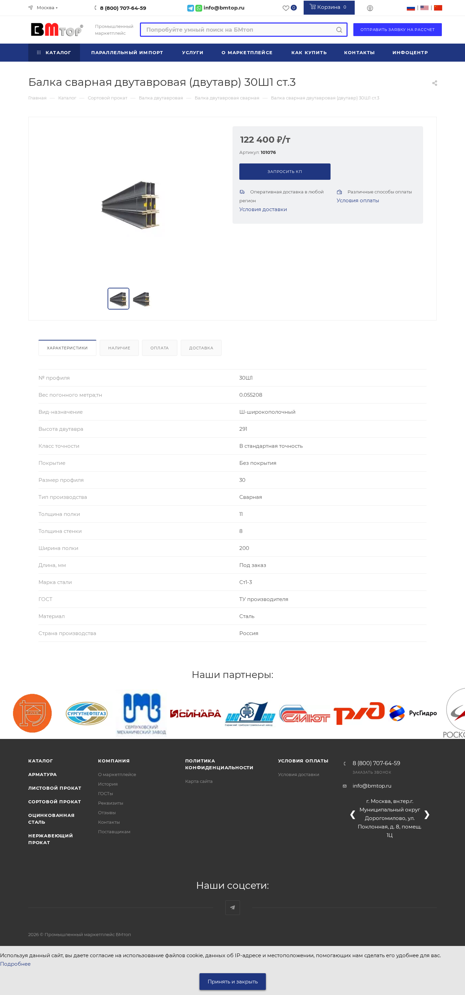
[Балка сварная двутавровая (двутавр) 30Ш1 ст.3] (130, 203)
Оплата (159, 348)
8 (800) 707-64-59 (123, 8)
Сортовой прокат (54, 801)
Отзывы (107, 812)
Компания (114, 760)
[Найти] (339, 29)
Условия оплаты (358, 200)
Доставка (201, 348)
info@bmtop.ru (372, 786)
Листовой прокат (54, 788)
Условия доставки (263, 209)
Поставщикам (114, 831)
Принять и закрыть (233, 981)
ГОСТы (105, 793)
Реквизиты (110, 803)
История (108, 784)
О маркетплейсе (117, 774)
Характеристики (67, 348)
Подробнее (15, 964)
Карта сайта (199, 781)
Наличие (119, 348)
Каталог (40, 760)
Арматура (42, 774)
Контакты (109, 822)
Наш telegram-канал (232, 907)
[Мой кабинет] (370, 9)
